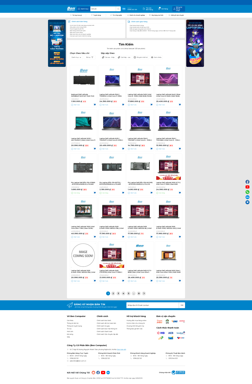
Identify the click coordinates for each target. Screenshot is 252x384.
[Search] (118, 8)
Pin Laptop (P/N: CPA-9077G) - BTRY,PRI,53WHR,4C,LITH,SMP (110, 183)
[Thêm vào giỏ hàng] (95, 105)
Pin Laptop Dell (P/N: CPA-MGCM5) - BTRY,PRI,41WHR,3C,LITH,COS (140, 183)
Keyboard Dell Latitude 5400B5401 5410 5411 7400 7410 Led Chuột (82, 95)
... (133, 293)
